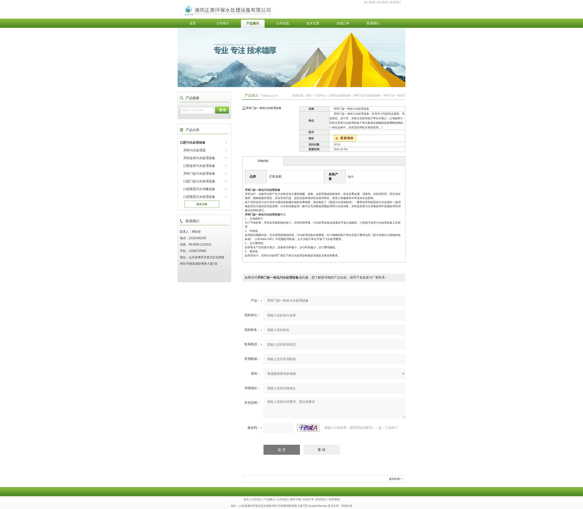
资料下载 (295, 499)
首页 (192, 23)
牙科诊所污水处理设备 (199, 158)
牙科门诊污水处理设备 (199, 173)
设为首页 (382, 2)
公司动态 (282, 23)
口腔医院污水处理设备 (199, 197)
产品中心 (320, 95)
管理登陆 (334, 499)
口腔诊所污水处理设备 (199, 166)
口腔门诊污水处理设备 (199, 181)
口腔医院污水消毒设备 (199, 189)
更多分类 (201, 204)
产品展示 (252, 23)
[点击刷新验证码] (308, 428)
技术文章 (313, 23)
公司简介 (222, 23)
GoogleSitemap (317, 505)
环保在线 (346, 505)
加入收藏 (369, 2)
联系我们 (395, 2)
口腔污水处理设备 (192, 142)
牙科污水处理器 (194, 150)
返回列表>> (396, 479)
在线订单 (343, 23)
